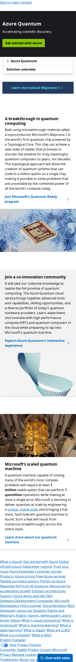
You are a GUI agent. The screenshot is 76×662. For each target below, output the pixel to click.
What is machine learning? (39, 625)
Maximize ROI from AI (16, 586)
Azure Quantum (24, 61)
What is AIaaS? (35, 630)
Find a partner (31, 605)
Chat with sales (57, 658)
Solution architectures (49, 591)
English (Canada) (13, 640)
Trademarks (9, 659)
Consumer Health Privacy (19, 650)
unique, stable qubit (22, 509)
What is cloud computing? (41, 620)
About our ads (30, 659)
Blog (70, 605)
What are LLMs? (58, 630)
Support (6, 596)
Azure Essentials (21, 571)
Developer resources (16, 610)
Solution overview (21, 69)
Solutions (41, 586)
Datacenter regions (37, 566)
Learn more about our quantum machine (31, 539)
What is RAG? (42, 635)
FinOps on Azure (52, 581)
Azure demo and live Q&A (32, 596)
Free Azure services (51, 576)
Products (7, 576)
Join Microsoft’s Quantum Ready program (31, 199)
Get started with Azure (23, 43)
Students (40, 610)
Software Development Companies (27, 601)
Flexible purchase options (19, 581)
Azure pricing (25, 576)
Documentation (55, 605)
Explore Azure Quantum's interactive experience (35, 343)
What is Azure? (11, 561)
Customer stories (48, 571)
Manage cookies (24, 654)
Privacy (5, 654)
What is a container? (15, 635)
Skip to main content (16, 2)
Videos (15, 620)
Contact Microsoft (53, 650)
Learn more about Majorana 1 (35, 87)
